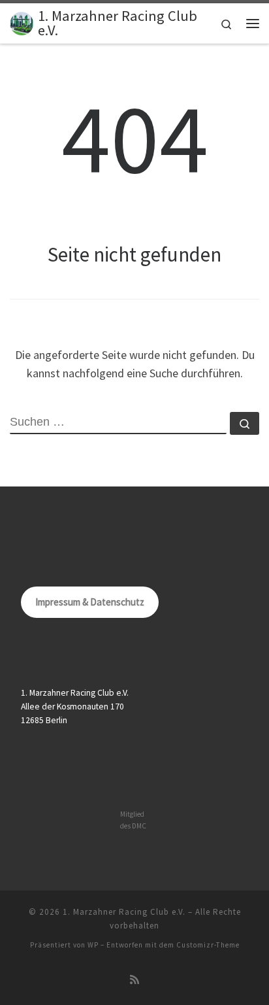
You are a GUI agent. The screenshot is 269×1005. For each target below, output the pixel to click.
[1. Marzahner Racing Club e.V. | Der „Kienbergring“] (21, 21)
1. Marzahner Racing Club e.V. (124, 911)
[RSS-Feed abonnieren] (134, 980)
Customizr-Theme (208, 944)
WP (93, 944)
